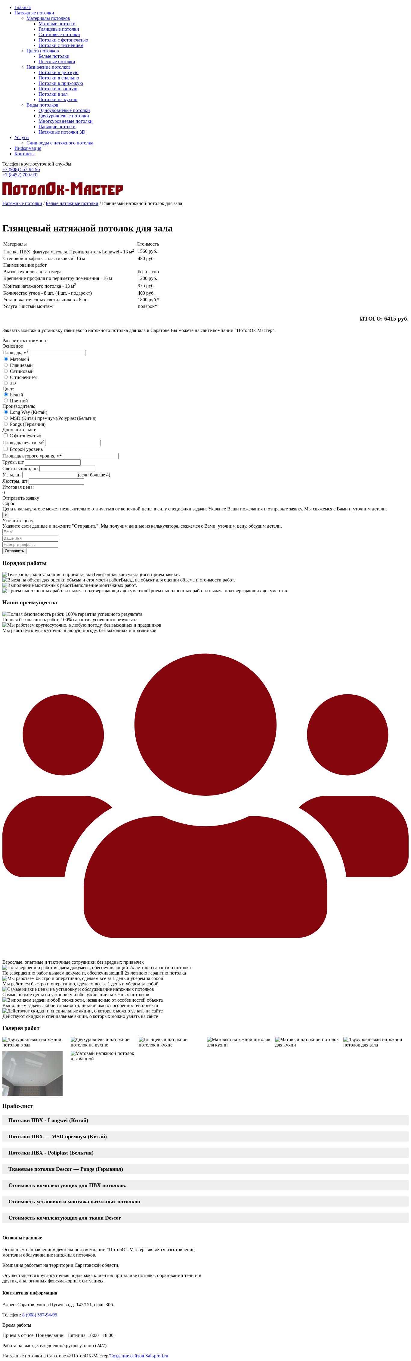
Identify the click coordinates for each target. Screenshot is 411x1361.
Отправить (14, 551)
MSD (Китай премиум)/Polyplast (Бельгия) (53, 418)
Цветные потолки (57, 61)
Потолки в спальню (59, 77)
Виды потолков (42, 104)
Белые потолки (54, 56)
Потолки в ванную (58, 88)
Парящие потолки (57, 126)
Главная (22, 7)
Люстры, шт (14, 481)
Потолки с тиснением (61, 45)
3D (13, 383)
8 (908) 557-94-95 (39, 1314)
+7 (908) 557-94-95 (21, 169)
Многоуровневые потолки (66, 121)
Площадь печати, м (23, 442)
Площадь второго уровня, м (32, 455)
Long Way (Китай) (28, 412)
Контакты (24, 153)
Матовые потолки (57, 23)
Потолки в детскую (59, 72)
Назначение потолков (48, 67)
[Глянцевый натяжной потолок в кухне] (171, 1042)
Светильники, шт (20, 468)
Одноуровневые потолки (64, 110)
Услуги (21, 137)
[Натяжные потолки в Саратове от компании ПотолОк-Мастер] (62, 193)
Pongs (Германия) (27, 424)
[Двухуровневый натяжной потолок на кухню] (103, 1042)
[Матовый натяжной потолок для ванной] (103, 1056)
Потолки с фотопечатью (63, 39)
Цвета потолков (42, 50)
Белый (16, 394)
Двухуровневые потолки (64, 115)
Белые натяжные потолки (72, 203)
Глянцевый (21, 365)
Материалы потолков (48, 18)
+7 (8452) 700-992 (20, 174)
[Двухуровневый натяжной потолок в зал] (35, 1042)
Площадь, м (15, 352)
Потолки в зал (53, 94)
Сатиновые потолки (59, 34)
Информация (27, 148)
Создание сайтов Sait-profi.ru (139, 1355)
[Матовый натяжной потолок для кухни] (239, 1042)
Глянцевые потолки (59, 29)
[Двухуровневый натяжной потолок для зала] (376, 1042)
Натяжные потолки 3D (62, 132)
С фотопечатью (25, 435)
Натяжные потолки (34, 12)
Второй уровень (26, 449)
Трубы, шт (13, 462)
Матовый (19, 359)
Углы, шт (11, 474)
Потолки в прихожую (61, 83)
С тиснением (23, 377)
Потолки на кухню (58, 99)
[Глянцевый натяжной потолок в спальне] (32, 1074)
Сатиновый (22, 371)
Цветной (19, 400)
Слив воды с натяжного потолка (59, 142)
